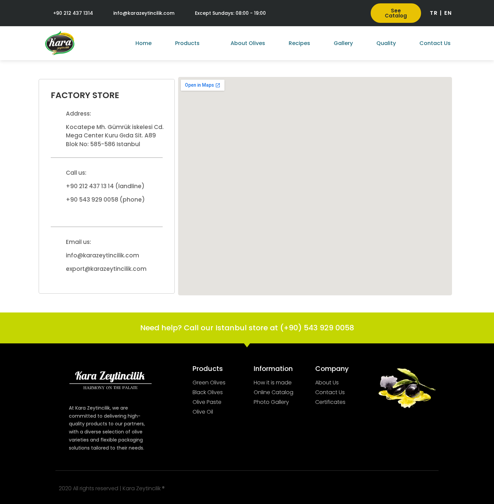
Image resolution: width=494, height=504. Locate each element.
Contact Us (435, 43)
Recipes (299, 43)
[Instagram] (340, 13)
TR (434, 13)
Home (143, 43)
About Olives (248, 43)
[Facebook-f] (325, 13)
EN (448, 13)
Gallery (343, 43)
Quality (386, 43)
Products (187, 43)
